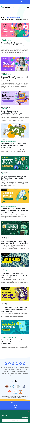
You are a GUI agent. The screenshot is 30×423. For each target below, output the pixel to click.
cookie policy (25, 417)
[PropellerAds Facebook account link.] (9, 363)
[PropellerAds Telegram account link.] (24, 363)
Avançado (3, 173)
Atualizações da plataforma (8, 141)
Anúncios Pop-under (6, 40)
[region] (15, 416)
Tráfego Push (4, 108)
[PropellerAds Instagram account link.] (13, 363)
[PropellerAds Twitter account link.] (6, 363)
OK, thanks (15, 420)
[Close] (28, 411)
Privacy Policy (15, 402)
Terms (15, 405)
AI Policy (15, 407)
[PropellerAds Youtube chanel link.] (17, 363)
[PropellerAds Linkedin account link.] (20, 363)
